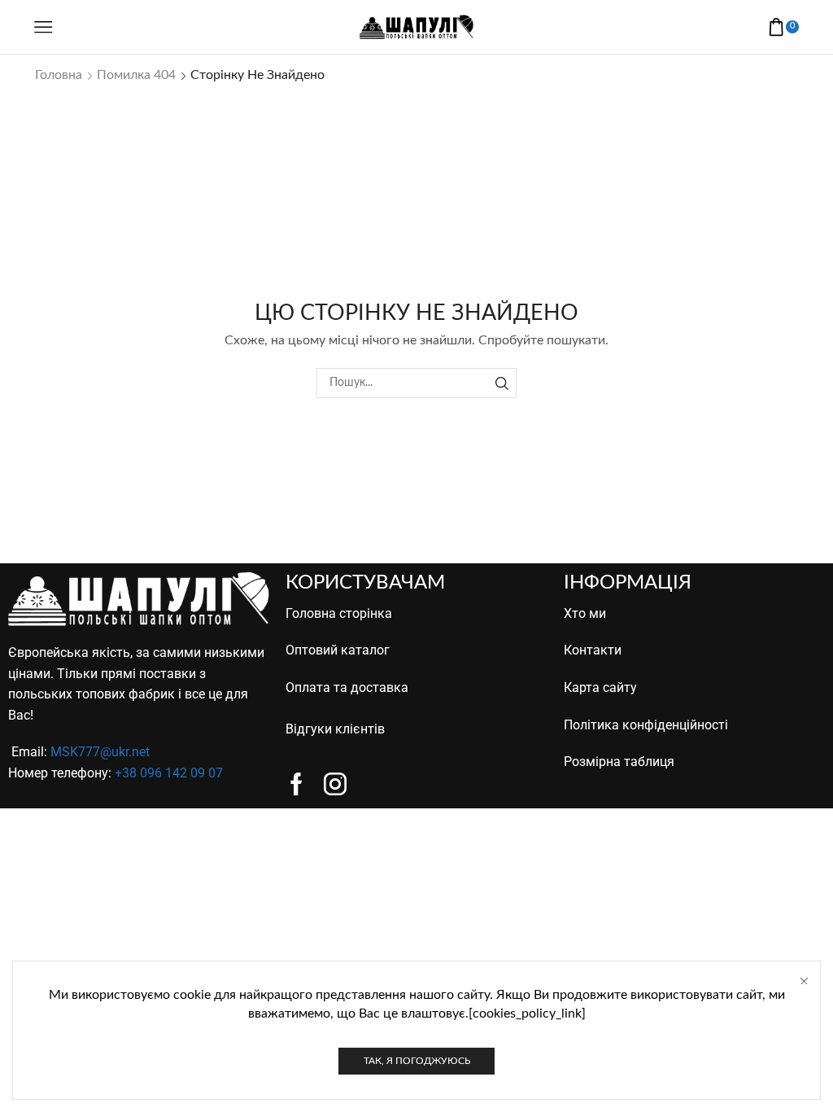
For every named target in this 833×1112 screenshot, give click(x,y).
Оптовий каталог (338, 650)
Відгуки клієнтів (335, 729)
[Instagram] (335, 784)
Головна (58, 74)
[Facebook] (296, 784)
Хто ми (585, 613)
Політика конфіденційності (646, 725)
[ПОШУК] (501, 383)
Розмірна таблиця (619, 761)
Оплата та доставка (347, 687)
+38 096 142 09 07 (169, 773)
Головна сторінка (339, 613)
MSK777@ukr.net (100, 752)
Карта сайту (600, 687)
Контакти (592, 650)
